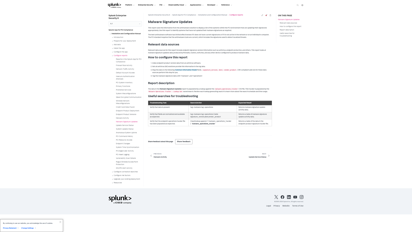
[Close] (60, 222)
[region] (31, 225)
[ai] (266, 15)
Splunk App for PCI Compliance (184, 15)
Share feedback (184, 142)
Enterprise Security (145, 5)
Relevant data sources (288, 23)
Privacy (276, 206)
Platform (128, 5)
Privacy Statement (10, 228)
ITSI (160, 5)
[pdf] (270, 15)
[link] (262, 15)
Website (286, 206)
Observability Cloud (176, 5)
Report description (287, 30)
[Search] (298, 5)
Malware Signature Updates (288, 20)
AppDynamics (195, 5)
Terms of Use (297, 206)
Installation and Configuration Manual (212, 15)
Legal (268, 206)
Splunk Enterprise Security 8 (159, 15)
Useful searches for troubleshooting (287, 35)
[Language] (302, 5)
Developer (211, 5)
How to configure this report (290, 26)
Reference (225, 5)
